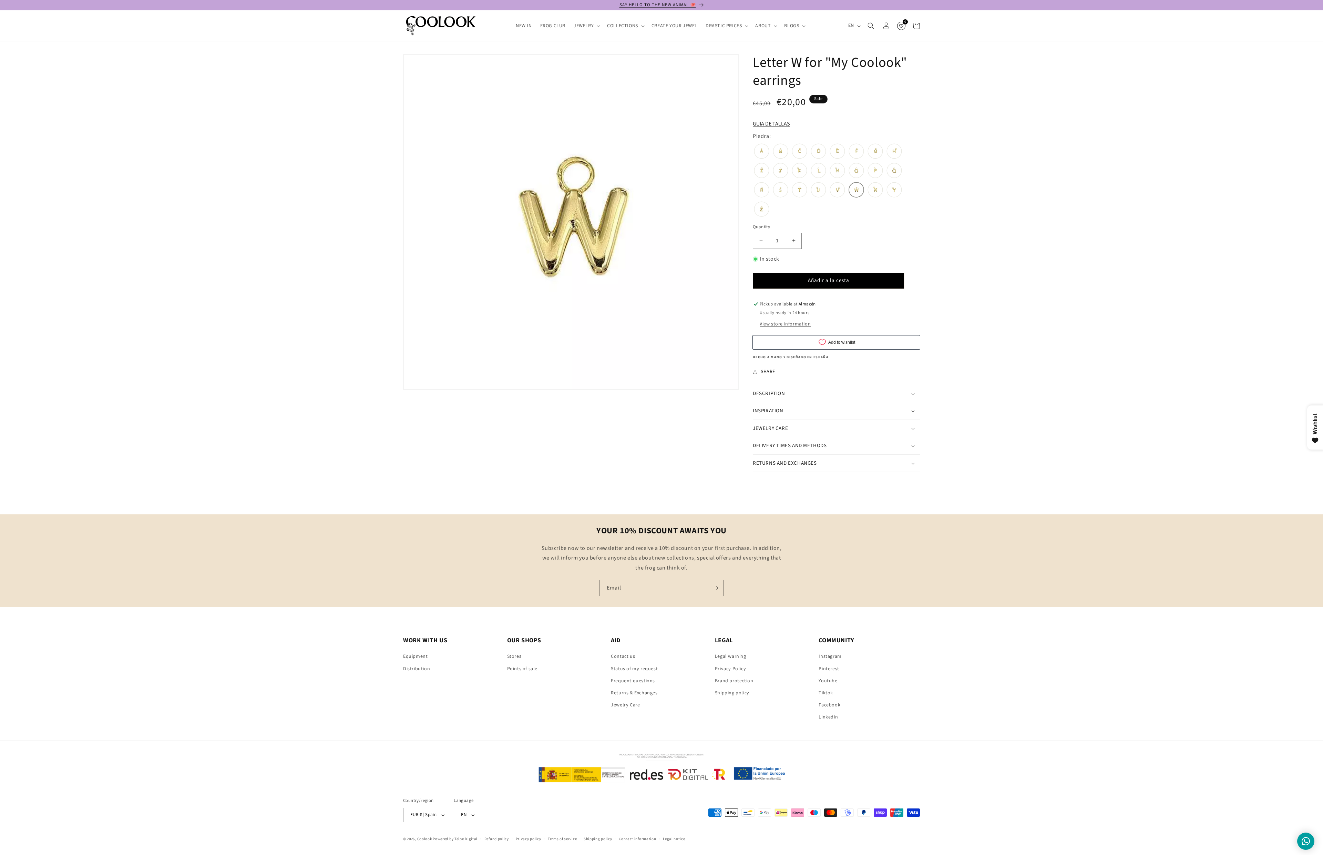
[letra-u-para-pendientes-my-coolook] (818, 191)
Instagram (830, 656)
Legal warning (730, 656)
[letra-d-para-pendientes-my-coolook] (818, 152)
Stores (514, 656)
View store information (785, 324)
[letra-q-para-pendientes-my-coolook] (894, 171)
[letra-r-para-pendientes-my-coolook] (761, 191)
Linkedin (828, 717)
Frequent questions (633, 680)
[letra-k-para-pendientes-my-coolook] (799, 171)
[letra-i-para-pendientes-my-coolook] (761, 171)
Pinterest (829, 668)
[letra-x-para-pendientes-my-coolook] (875, 191)
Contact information (637, 839)
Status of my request (634, 668)
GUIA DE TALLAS (771, 124)
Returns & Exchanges (634, 693)
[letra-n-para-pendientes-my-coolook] (837, 171)
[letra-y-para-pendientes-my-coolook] (894, 191)
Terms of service (562, 839)
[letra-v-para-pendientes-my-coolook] (837, 191)
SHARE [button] (768, 371)
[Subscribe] (715, 588)
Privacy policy (528, 839)
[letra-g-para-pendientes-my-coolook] (875, 152)
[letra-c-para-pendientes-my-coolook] (799, 152)
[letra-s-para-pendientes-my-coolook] (780, 191)
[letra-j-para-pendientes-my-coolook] (780, 171)
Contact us (623, 656)
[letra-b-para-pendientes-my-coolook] (780, 152)
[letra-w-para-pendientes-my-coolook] (856, 191)
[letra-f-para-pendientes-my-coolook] (856, 152)
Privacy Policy (730, 668)
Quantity (761, 227)
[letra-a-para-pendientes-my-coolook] (761, 152)
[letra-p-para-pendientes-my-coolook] (875, 171)
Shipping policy (732, 693)
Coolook (424, 839)
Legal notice (674, 839)
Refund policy (496, 839)
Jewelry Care (625, 705)
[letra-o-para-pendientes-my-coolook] (856, 171)
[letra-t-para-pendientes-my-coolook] (799, 191)
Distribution (416, 668)
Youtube (828, 680)
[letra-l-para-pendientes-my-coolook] (818, 171)
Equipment (415, 656)
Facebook (829, 705)
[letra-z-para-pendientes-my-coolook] (761, 210)
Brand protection (734, 680)
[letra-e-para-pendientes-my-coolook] (837, 152)
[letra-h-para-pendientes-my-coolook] (894, 152)
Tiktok (826, 693)
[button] (586, 26)
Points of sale (522, 668)
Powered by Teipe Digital (455, 839)
